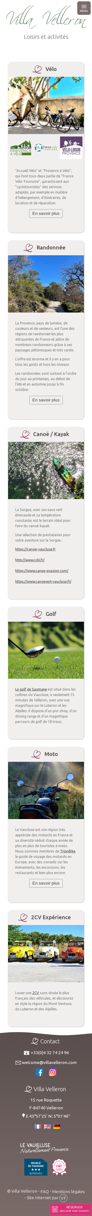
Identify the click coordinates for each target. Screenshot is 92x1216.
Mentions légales (68, 1191)
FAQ (44, 1191)
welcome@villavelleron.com (49, 1062)
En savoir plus (46, 213)
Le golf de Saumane (31, 689)
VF (63, 1198)
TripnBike (67, 851)
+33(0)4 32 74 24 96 (49, 1052)
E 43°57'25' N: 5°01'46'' (47, 1116)
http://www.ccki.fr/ (29, 560)
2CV (35, 993)
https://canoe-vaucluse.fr (35, 549)
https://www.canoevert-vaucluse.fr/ (43, 581)
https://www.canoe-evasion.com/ (41, 571)
